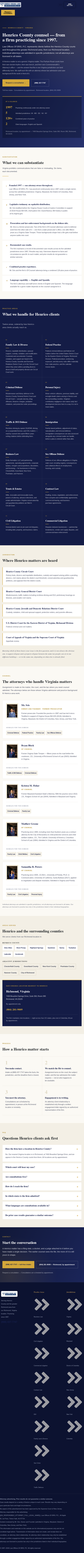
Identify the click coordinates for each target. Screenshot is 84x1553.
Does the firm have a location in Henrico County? (42, 1149)
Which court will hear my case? (41, 1167)
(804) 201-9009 (14, 1009)
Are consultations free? (41, 1177)
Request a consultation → (16, 83)
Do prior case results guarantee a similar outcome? (41, 1215)
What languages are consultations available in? (41, 1206)
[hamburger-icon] (60, 4)
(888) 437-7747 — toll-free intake (18, 1264)
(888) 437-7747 (40, 83)
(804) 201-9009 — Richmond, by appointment (57, 1264)
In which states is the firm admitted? (41, 1196)
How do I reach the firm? (41, 1186)
